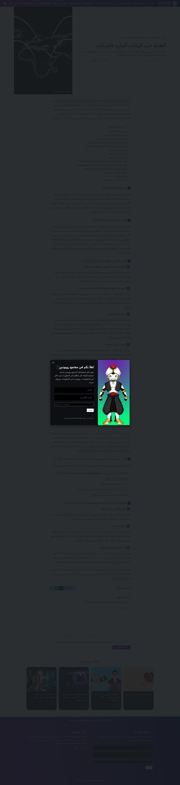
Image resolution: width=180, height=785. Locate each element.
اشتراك (90, 410)
